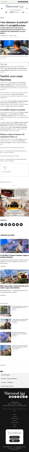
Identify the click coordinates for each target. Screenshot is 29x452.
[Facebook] (18, 1)
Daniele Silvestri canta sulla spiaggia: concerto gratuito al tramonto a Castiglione (20, 321)
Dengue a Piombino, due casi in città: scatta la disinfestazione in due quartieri (20, 307)
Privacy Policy (20, 409)
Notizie (2, 17)
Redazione (5, 409)
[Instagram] (21, 1)
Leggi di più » (14, 310)
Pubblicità (15, 409)
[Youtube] (24, 1)
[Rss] (23, 1)
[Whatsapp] (27, 1)
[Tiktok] (25, 1)
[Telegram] (20, 1)
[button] (2, 8)
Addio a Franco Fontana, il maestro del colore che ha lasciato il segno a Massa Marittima (14, 287)
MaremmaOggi (6, 172)
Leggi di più (2, 266)
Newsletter (10, 409)
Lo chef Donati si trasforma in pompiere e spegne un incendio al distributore (14, 256)
